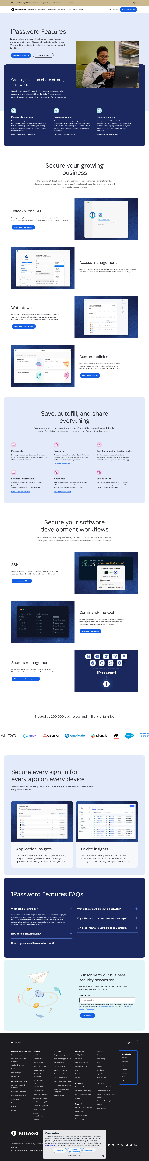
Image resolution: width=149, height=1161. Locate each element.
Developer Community (83, 1091)
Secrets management (83, 1094)
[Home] (12, 1043)
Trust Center (101, 1078)
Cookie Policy (30, 1144)
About (99, 1055)
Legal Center (101, 1074)
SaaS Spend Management (63, 1081)
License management (40, 1098)
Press (98, 1062)
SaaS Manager (16, 1073)
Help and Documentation (84, 1107)
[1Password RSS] (136, 1145)
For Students (101, 1108)
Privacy (77, 1078)
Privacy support (80, 1119)
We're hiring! (101, 1059)
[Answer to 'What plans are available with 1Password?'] (136, 908)
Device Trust (15, 1076)
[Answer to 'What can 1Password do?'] (71, 908)
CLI (123, 1080)
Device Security (59, 1066)
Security (78, 1074)
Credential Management (62, 1085)
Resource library (81, 1066)
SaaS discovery (38, 1087)
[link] (129, 9)
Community (79, 1111)
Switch (13, 1107)
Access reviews (38, 1059)
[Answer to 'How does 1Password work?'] (71, 933)
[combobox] (131, 1042)
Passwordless (59, 1062)
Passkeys (36, 1120)
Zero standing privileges (62, 1059)
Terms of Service (17, 1144)
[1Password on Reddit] (113, 1145)
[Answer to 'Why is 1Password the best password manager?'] (136, 918)
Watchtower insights (40, 1102)
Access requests (38, 1062)
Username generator (18, 1095)
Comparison (15, 1099)
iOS (123, 1065)
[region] (41, 921)
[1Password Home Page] (18, 9)
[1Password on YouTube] (118, 1145)
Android (124, 1069)
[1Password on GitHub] (122, 1145)
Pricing (13, 1110)
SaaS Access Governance (63, 1074)
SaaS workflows (38, 1090)
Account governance (40, 1066)
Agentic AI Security (60, 1095)
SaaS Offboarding (60, 1078)
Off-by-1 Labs (80, 1055)
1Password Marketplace (105, 1101)
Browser (124, 1073)
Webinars (78, 1059)
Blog (76, 1070)
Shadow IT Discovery (61, 1070)
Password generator (18, 1091)
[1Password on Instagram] (131, 1145)
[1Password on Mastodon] (109, 1145)
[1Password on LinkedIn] (127, 1145)
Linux (123, 1077)
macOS (124, 1058)
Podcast (100, 1066)
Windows (125, 1061)
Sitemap (14, 1147)
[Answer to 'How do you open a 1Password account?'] (71, 943)
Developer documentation (84, 1087)
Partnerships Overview (105, 1087)
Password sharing (39, 1109)
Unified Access (16, 1055)
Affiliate (99, 1105)
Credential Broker (17, 1065)
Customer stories (81, 1062)
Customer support (81, 1115)
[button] (131, 1042)
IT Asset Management (40, 1094)
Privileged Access (17, 1069)
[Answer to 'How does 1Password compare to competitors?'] (136, 927)
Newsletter (101, 1070)
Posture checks (38, 1070)
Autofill (35, 1055)
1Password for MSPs (103, 1091)
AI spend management (62, 1055)
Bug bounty (79, 1098)
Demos (13, 1103)
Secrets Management (40, 1106)
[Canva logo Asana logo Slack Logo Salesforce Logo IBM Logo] (74, 735)
